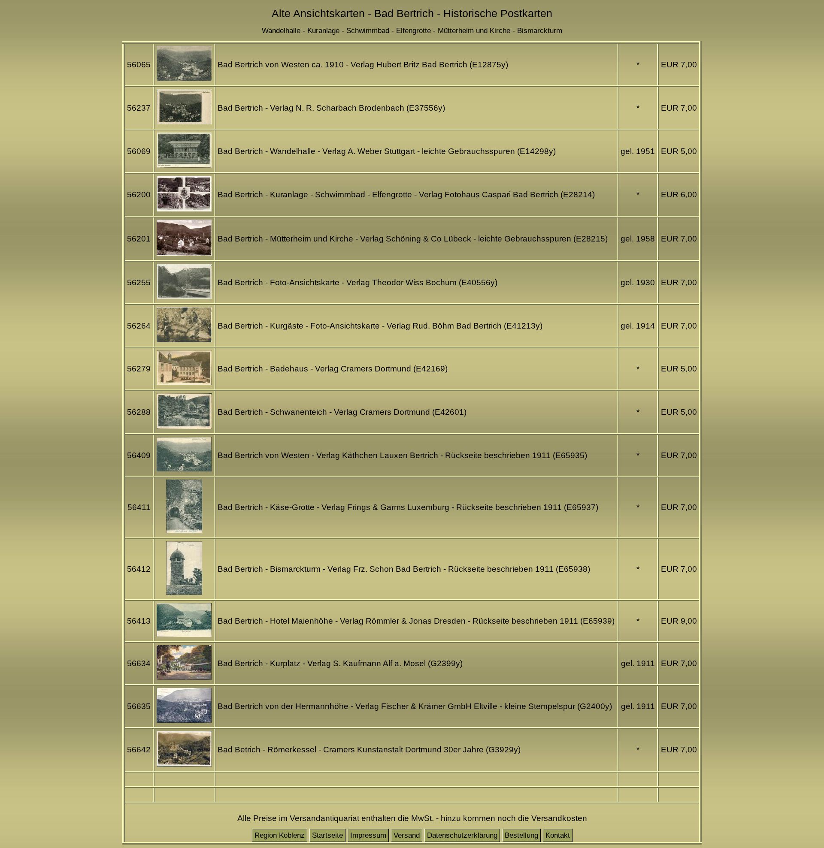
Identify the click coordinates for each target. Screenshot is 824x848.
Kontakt (557, 835)
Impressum (368, 835)
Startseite (327, 835)
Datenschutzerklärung (462, 835)
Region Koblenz (279, 835)
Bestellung (521, 835)
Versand (407, 835)
